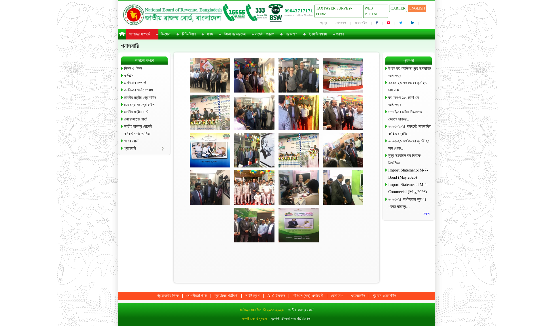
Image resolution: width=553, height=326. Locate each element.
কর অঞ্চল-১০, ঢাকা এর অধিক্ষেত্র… (403, 101)
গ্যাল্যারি (130, 148)
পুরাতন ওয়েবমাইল (384, 295)
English (417, 8)
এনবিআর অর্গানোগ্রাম (138, 90)
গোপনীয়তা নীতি (196, 295)
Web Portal (371, 11)
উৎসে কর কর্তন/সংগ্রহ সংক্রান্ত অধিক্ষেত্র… (409, 72)
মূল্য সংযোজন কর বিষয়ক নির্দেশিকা (404, 159)
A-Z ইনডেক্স (276, 295)
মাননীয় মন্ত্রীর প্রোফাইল (140, 97)
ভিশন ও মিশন (133, 68)
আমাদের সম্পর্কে (139, 34)
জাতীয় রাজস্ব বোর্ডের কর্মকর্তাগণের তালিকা (138, 130)
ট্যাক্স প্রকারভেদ (235, 34)
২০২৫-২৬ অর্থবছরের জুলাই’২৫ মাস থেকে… (409, 144)
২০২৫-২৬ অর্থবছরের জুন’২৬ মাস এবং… (407, 86)
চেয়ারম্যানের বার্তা (135, 119)
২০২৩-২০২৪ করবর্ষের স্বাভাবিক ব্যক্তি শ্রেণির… (409, 130)
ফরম (210, 34)
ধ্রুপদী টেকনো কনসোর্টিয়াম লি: (291, 318)
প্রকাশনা (291, 34)
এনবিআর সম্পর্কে (135, 83)
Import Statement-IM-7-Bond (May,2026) (408, 174)
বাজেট (259, 34)
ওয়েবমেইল (361, 23)
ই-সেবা (166, 34)
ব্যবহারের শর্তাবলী (226, 295)
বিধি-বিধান (189, 34)
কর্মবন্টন (128, 76)
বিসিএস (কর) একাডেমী (308, 295)
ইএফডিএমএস (318, 34)
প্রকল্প (270, 34)
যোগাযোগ (341, 23)
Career (398, 8)
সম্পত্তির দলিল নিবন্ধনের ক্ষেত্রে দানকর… (405, 115)
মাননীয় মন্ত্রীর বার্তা (136, 112)
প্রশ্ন (323, 23)
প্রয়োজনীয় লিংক (168, 295)
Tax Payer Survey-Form (334, 11)
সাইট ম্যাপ (252, 295)
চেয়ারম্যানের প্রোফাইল (139, 105)
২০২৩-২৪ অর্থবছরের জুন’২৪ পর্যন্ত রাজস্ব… (407, 203)
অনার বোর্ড (131, 141)
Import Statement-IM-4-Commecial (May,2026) (408, 188)
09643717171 (299, 11)
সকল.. (427, 214)
